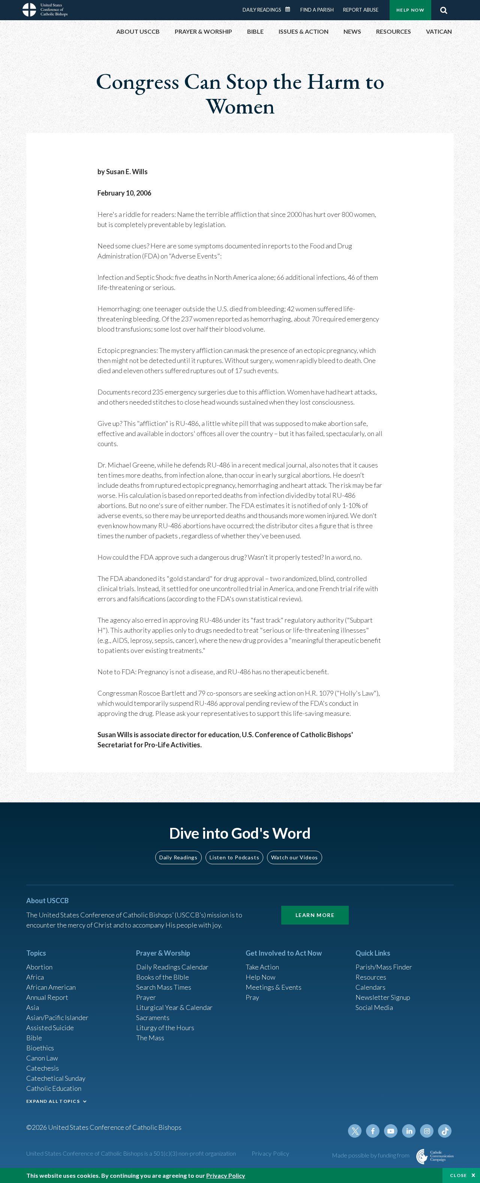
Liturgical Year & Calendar (174, 1007)
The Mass (150, 1038)
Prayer (146, 997)
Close (458, 1175)
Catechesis (42, 1068)
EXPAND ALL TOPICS (53, 1101)
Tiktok (445, 1131)
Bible (34, 1038)
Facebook (373, 1131)
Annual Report (47, 997)
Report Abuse (360, 10)
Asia (32, 1007)
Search (443, 10)
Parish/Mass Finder (384, 967)
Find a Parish (317, 10)
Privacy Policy (271, 1153)
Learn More (315, 915)
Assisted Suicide (50, 1027)
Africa (35, 977)
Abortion (39, 967)
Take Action (262, 967)
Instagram (427, 1131)
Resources (371, 977)
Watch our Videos (294, 857)
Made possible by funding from (371, 1155)
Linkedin (409, 1131)
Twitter (355, 1131)
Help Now (410, 10)
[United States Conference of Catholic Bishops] (45, 11)
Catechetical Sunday (56, 1078)
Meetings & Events (274, 987)
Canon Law (42, 1058)
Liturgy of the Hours (165, 1027)
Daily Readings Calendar (290, 9)
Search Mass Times (163, 987)
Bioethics (40, 1048)
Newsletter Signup (383, 997)
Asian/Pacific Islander (57, 1017)
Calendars (371, 987)
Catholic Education (53, 1088)
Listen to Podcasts (234, 857)
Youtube (391, 1131)
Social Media (374, 1007)
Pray (252, 997)
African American (51, 987)
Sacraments (153, 1017)
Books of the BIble (162, 977)
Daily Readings (262, 10)
